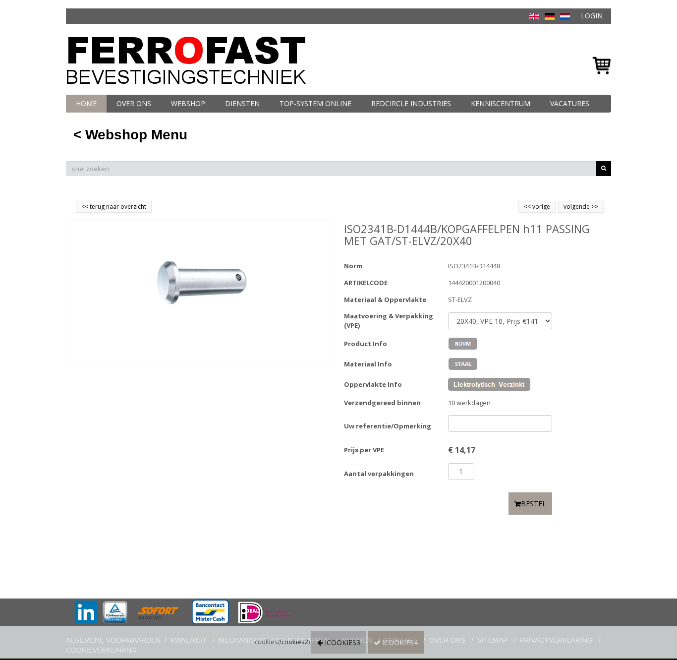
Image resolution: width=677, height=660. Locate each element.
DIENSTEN (242, 103)
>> (594, 206)
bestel (533, 503)
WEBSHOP (188, 103)
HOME (86, 103)
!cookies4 (399, 642)
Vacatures (569, 103)
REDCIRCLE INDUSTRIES (411, 103)
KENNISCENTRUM (500, 103)
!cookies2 (294, 641)
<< (528, 206)
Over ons (133, 103)
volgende (581, 206)
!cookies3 (341, 642)
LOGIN (592, 15)
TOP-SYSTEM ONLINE (315, 103)
